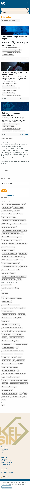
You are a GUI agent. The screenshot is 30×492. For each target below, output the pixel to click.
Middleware (18, 354)
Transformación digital (8, 54)
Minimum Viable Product (10, 256)
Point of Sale (11, 260)
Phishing (5, 367)
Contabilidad (18, 214)
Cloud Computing (7, 311)
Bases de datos (7, 301)
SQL (3, 377)
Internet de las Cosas (20, 344)
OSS (14, 360)
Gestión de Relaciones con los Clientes (14, 230)
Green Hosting (17, 334)
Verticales (5, 396)
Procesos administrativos (10, 263)
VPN (25, 393)
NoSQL (14, 357)
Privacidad (14, 367)
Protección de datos (8, 370)
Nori (2, 454)
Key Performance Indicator (18, 243)
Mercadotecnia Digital (9, 253)
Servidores (15, 377)
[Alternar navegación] (27, 2)
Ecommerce (5, 321)
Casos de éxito (6, 83)
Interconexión (6, 344)
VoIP (24, 396)
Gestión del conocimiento (10, 233)
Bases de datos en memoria (11, 305)
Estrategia (5, 227)
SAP (21, 50)
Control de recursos (8, 217)
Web (3, 400)
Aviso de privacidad (6, 461)
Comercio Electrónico (9, 314)
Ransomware (20, 373)
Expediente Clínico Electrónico (10, 88)
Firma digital (6, 331)
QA (18, 370)
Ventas (19, 279)
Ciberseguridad (20, 308)
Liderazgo (10, 247)
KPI (20, 240)
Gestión (13, 227)
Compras (16, 210)
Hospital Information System (12, 47)
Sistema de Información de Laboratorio (15, 380)
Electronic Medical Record (8, 85)
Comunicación (6, 214)
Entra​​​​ (4, 190)
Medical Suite (4, 449)
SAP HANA (5, 273)
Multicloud (5, 357)
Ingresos (5, 240)
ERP (3, 224)
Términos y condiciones (7, 462)
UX (21, 393)
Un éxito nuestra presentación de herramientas (14, 73)
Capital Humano (18, 207)
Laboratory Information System (12, 351)
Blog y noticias (24, 58)
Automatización (15, 298)
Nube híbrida (6, 360)
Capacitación (6, 207)
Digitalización (7, 318)
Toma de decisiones (7, 131)
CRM (23, 204)
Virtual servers (16, 396)
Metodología (23, 253)
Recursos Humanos (8, 270)
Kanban (4, 243)
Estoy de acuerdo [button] (23, 490)
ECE (12, 83)
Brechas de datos (7, 308)
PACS (20, 364)
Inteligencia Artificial (16, 337)
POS (3, 260)
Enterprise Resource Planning (16, 224)
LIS (3, 405)
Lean (3, 247)
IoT (17, 347)
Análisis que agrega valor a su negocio (14, 38)
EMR (15, 83)
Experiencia (4, 459)
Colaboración (6, 210)
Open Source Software (9, 364)
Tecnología (12, 387)
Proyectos (23, 266)
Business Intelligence (13, 204)
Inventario (13, 240)
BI (2, 204)
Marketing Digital (8, 250)
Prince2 (19, 260)
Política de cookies (6, 487)
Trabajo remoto (7, 390)
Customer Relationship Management (14, 220)
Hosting (4, 337)
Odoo (17, 50)
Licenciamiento (7, 354)
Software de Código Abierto (19, 383)
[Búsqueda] (27, 9)
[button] (15, 12)
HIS (3, 47)
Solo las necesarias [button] (12, 490)
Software (5, 383)
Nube (19, 357)
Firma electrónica (19, 331)
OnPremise (21, 360)
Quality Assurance (8, 373)
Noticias (5, 293)
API (7, 298)
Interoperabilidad (8, 347)
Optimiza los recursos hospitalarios (11, 114)
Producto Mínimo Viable (10, 266)
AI (3, 298)
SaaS (8, 377)
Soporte (4, 387)
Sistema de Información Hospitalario (11, 52)
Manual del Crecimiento (7, 472)
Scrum (13, 273)
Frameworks (6, 334)
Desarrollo (21, 314)
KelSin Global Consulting (8, 50)
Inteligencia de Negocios (10, 341)
